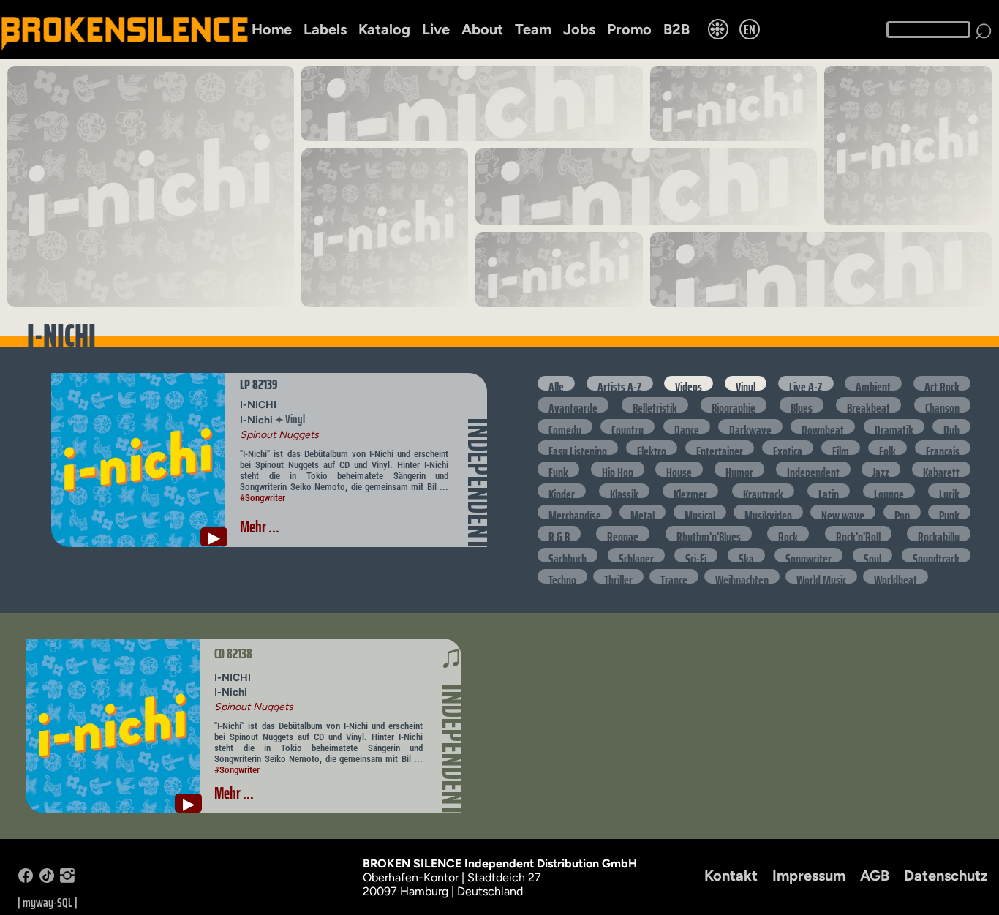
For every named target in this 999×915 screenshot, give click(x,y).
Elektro (651, 447)
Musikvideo (768, 512)
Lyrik (949, 490)
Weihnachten (742, 576)
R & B (559, 533)
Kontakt (731, 875)
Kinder (561, 490)
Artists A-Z (619, 383)
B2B (676, 29)
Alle (556, 383)
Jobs (579, 29)
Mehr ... (259, 527)
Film (840, 447)
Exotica (787, 447)
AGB (874, 875)
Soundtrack (936, 555)
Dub (951, 426)
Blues (802, 404)
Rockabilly (939, 533)
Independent (813, 469)
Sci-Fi (695, 555)
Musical (700, 512)
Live (436, 29)
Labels (325, 29)
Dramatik (894, 426)
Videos (688, 383)
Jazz (880, 469)
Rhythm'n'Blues (708, 533)
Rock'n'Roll (858, 533)
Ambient (873, 383)
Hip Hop (617, 469)
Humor (739, 469)
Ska (746, 555)
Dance (686, 426)
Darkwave (750, 426)
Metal (642, 512)
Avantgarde (572, 404)
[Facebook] (25, 879)
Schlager (636, 555)
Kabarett (941, 469)
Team (533, 29)
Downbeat (823, 426)
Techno (562, 576)
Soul (872, 555)
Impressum (808, 875)
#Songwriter (262, 497)
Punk (949, 512)
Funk (558, 469)
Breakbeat (868, 404)
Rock (788, 533)
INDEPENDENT (478, 483)
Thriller (618, 576)
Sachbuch (567, 555)
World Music (821, 576)
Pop (902, 512)
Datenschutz (946, 875)
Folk (887, 447)
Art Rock (942, 383)
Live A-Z (806, 383)
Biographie (733, 404)
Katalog (384, 29)
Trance (673, 576)
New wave (842, 512)
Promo (629, 29)
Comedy (564, 426)
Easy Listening (577, 447)
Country (627, 426)
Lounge (889, 490)
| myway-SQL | (48, 902)
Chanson (942, 404)
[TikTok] (46, 879)
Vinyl (745, 383)
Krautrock (763, 490)
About (482, 29)
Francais (943, 447)
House (679, 469)
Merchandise (574, 512)
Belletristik (655, 404)
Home (272, 29)
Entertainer (719, 447)
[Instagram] (67, 879)
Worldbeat (895, 576)
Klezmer (690, 490)
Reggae (622, 533)
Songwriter (808, 555)
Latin (828, 490)
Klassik (624, 490)
